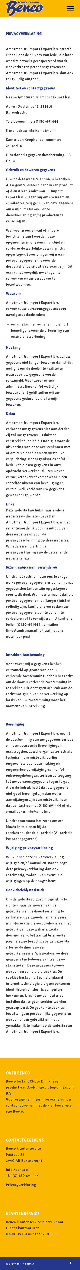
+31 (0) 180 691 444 (22, 1175)
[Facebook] (71, 1263)
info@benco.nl (17, 1169)
